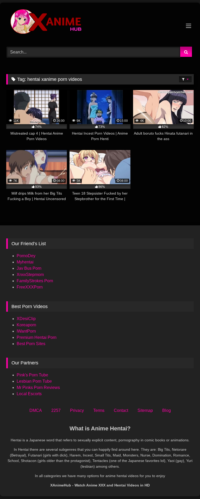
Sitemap (145, 410)
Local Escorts (29, 394)
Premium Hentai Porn (37, 337)
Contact (121, 410)
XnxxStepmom (30, 274)
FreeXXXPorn (30, 287)
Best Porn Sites (31, 343)
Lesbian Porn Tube (34, 381)
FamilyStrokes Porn (35, 281)
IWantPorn (26, 331)
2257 (56, 410)
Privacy (77, 410)
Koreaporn (26, 325)
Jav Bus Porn (29, 268)
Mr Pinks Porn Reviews (39, 387)
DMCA (35, 410)
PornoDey (26, 256)
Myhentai (25, 262)
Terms (98, 410)
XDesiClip (26, 318)
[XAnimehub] (100, 23)
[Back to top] (184, 483)
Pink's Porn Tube (32, 375)
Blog (166, 410)
